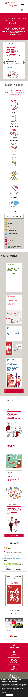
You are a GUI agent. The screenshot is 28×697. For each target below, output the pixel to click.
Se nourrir (10, 220)
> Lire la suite (9, 67)
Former (14, 211)
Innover (14, 154)
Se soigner (10, 243)
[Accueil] (11, 4)
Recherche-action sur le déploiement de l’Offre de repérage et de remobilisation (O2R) (14, 511)
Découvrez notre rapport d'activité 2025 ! (13, 333)
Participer (10, 240)
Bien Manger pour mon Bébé (12, 446)
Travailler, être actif (12, 230)
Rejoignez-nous (14, 669)
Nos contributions (14, 647)
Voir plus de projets (13, 535)
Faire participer (14, 140)
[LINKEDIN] (15, 660)
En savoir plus (4, 692)
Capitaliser (14, 197)
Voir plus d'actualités (13, 391)
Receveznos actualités (14, 655)
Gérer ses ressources (13, 233)
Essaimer (14, 183)
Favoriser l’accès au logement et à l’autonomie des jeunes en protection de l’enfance (14, 271)
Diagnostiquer (14, 126)
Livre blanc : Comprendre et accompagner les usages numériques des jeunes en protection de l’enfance (13, 367)
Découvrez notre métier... (15, 34)
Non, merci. (9, 695)
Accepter (3, 695)
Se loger (10, 223)
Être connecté (11, 237)
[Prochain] (23, 63)
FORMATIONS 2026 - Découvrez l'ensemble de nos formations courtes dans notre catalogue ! (13, 52)
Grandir (10, 226)
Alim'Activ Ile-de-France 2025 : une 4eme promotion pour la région (14, 478)
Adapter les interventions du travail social (15, 247)
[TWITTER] (12, 660)
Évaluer (14, 169)
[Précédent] (4, 63)
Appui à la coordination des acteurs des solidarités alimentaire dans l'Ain (14, 416)
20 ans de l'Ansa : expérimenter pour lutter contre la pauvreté (13, 302)
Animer (14, 112)
